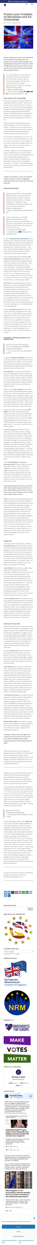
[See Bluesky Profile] (30, 1096)
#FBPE (20, 87)
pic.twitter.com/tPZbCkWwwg (14, 89)
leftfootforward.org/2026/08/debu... (16, 1113)
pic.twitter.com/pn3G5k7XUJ (14, 349)
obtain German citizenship (18, 238)
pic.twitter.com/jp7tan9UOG (14, 208)
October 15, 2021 (22, 94)
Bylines (15, 23)
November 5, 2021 (11, 234)
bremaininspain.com (18, 1079)
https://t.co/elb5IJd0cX (23, 346)
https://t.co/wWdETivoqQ (17, 812)
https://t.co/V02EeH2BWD (18, 230)
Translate (17, 954)
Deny (18, 1231)
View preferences (18, 1236)
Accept (18, 1227)
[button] (34, 1218)
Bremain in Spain (18, 1077)
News (19, 23)
